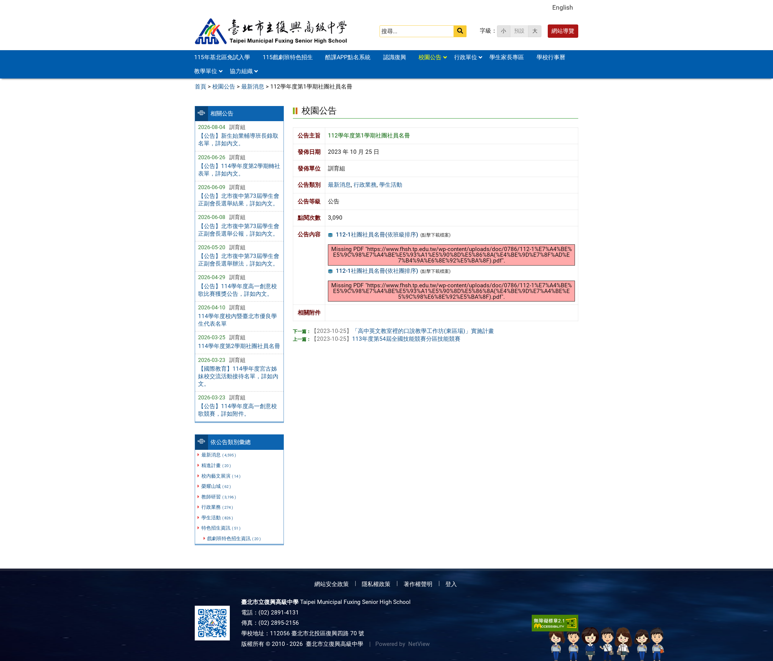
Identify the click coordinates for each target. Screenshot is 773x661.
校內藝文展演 (221, 476)
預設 (519, 31)
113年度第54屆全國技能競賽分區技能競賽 (385, 338)
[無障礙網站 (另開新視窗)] (555, 623)
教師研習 (218, 497)
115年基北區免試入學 (222, 57)
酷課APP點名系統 (347, 57)
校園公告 (430, 57)
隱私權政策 (376, 584)
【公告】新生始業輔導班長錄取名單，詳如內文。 (238, 139)
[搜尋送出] (460, 31)
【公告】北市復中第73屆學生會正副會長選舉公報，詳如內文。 (238, 230)
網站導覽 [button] (562, 30)
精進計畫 (216, 465)
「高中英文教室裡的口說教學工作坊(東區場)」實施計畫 (402, 330)
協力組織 (241, 71)
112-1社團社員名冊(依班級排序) (377, 234)
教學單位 (205, 71)
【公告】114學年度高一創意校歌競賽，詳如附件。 (237, 410)
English (562, 7)
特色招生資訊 (221, 528)
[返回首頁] (271, 31)
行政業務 (217, 507)
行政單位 (465, 57)
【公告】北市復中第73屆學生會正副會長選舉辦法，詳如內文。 (238, 260)
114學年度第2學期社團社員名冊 (239, 346)
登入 (451, 584)
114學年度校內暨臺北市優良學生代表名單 (237, 320)
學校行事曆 (551, 57)
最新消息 (218, 455)
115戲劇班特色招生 (288, 57)
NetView (419, 643)
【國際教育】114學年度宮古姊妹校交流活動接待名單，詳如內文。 (238, 376)
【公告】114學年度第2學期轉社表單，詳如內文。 (239, 170)
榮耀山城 (216, 486)
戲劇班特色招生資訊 (234, 538)
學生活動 (217, 518)
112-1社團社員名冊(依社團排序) (377, 270)
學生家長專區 (506, 57)
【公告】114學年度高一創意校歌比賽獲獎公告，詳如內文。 (237, 290)
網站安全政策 (331, 584)
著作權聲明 (418, 584)
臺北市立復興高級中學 (333, 643)
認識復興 (394, 57)
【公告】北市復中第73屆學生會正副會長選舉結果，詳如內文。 (238, 199)
